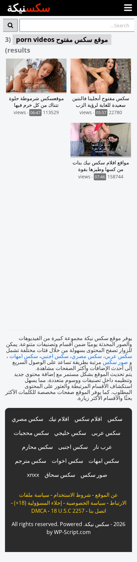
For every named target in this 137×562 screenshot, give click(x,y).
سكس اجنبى (73, 447)
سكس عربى (105, 433)
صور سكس (115, 362)
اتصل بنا (97, 510)
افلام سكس (88, 419)
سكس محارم (37, 447)
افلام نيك (59, 419)
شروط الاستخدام (72, 494)
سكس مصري (86, 356)
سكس (114, 419)
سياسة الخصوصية (85, 502)
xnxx (33, 474)
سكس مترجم (30, 461)
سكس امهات (23, 356)
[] (10, 25)
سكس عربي (118, 356)
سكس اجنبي (54, 356)
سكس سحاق (60, 474)
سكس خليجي (70, 433)
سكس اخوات (67, 461)
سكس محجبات (31, 433)
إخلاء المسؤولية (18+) (38, 502)
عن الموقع (106, 494)
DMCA (39, 510)
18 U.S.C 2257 (67, 510)
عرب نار (102, 447)
